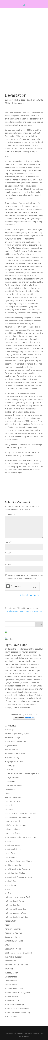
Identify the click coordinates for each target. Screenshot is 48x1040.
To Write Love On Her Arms (16, 964)
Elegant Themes (24, 1033)
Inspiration (9, 841)
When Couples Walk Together (17, 992)
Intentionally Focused (14, 849)
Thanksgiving (10, 960)
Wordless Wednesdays (14, 1004)
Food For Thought (12, 801)
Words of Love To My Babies (17, 1008)
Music (7, 889)
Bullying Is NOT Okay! (14, 761)
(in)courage (9, 729)
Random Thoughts (13, 929)
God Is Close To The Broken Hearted (20, 813)
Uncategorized (11, 977)
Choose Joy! (10, 765)
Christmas (9, 769)
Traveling (9, 969)
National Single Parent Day (16, 917)
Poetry (7, 925)
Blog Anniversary (12, 757)
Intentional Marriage (14, 845)
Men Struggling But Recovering (18, 869)
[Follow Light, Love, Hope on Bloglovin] (24, 719)
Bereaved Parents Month (15, 753)
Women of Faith (11, 996)
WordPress (24, 1036)
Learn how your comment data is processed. (24, 611)
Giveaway (9, 809)
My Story (8, 893)
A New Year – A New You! (15, 741)
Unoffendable (11, 980)
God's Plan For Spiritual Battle (17, 817)
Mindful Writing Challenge (16, 873)
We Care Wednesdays (14, 988)
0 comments (19, 103)
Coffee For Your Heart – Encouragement (22, 773)
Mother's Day (10, 881)
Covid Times (32, 100)
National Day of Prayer (14, 901)
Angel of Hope (11, 745)
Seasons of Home (12, 937)
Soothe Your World (13, 949)
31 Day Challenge (12, 737)
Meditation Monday (13, 865)
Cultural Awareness (13, 785)
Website (8, 564)
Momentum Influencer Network (18, 877)
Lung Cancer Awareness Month (18, 861)
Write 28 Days (11, 1016)
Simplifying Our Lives (14, 941)
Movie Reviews (11, 885)
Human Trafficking (13, 833)
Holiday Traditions (12, 829)
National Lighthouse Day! (15, 909)
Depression (10, 789)
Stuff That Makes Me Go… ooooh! (19, 953)
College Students (12, 777)
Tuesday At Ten (11, 973)
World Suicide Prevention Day (17, 1012)
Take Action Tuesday (13, 957)
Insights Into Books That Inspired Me (20, 837)
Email (8, 553)
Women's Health (12, 1000)
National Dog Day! (12, 905)
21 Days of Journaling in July (17, 733)
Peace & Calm (11, 921)
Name (8, 542)
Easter (7, 793)
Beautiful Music (11, 749)
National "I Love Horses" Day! (17, 897)
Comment (10, 514)
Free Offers (9, 805)
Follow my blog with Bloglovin (24, 714)
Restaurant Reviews (13, 933)
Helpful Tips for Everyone (15, 825)
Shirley (10, 100)
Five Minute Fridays (13, 797)
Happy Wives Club (12, 821)
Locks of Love (10, 853)
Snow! (7, 945)
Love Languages (11, 857)
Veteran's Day (11, 984)
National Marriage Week (15, 913)
